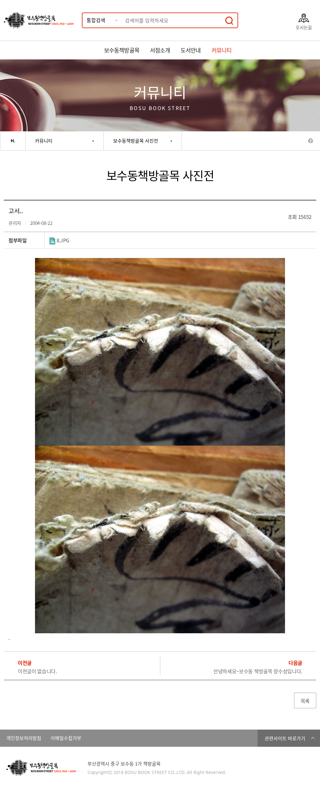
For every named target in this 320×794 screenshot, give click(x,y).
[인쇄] (310, 140)
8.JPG (62, 240)
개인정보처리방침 (23, 738)
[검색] (229, 20)
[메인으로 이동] (13, 140)
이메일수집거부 (66, 738)
